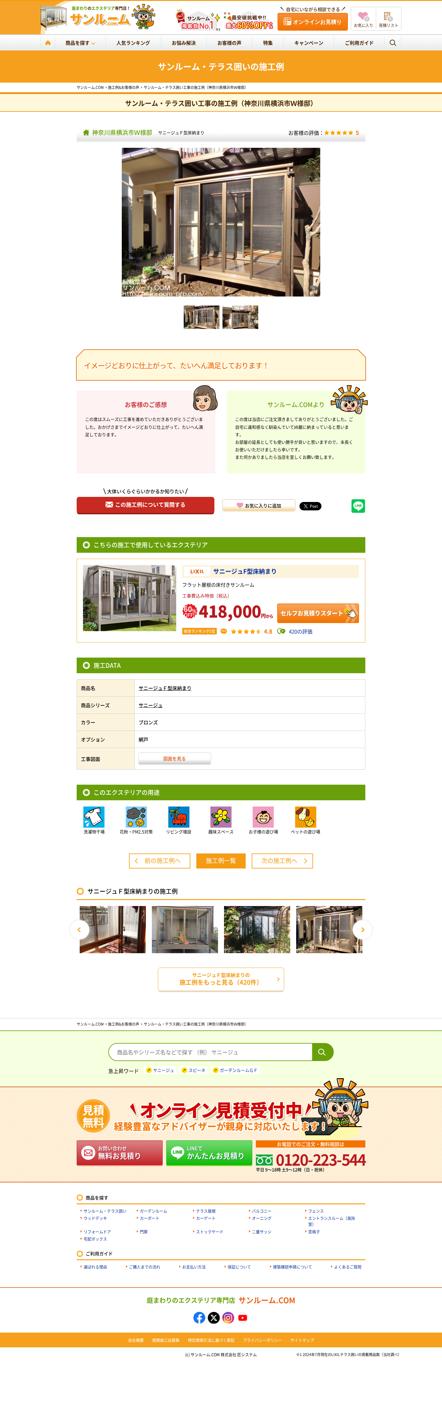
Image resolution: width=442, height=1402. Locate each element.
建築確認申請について (292, 1267)
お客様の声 (229, 42)
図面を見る (174, 758)
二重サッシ (262, 1231)
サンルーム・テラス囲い (105, 1211)
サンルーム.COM (221, 1299)
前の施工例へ (163, 860)
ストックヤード (209, 1231)
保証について (239, 1267)
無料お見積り (119, 1153)
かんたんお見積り (216, 1153)
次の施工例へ (279, 860)
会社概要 (136, 1340)
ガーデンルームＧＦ (239, 1070)
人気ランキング (133, 42)
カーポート (149, 1218)
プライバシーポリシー (262, 1340)
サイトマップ (302, 1340)
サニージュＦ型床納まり (181, 132)
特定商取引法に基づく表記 (211, 1340)
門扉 (144, 1231)
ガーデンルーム (153, 1211)
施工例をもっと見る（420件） (221, 979)
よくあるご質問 (347, 1267)
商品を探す (78, 42)
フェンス (316, 1211)
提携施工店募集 (166, 1340)
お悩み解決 (184, 42)
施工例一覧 (221, 860)
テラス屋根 (206, 1211)
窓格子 (314, 1231)
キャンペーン (308, 42)
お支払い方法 (194, 1267)
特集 (268, 42)
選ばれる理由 (95, 1267)
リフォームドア (97, 1231)
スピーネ (197, 1070)
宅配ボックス (95, 1239)
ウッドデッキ (95, 1218)
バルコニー (262, 1211)
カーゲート (206, 1218)
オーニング (262, 1218)
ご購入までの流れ (144, 1267)
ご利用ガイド (359, 42)
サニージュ (151, 705)
